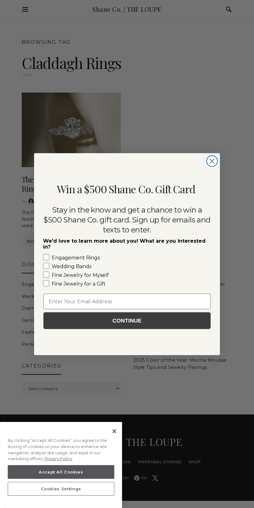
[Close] (114, 431)
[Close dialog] (212, 161)
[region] (61, 465)
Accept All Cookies (61, 471)
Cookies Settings (61, 488)
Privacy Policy (58, 458)
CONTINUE (127, 321)
